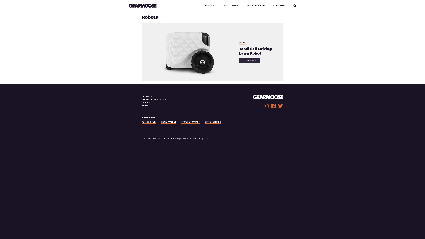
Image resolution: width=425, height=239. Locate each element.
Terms (145, 106)
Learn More (251, 61)
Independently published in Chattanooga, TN (186, 138)
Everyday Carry (256, 6)
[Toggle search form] (294, 5)
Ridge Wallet (168, 122)
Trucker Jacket (190, 122)
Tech (242, 42)
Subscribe (279, 6)
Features (210, 6)
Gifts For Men (213, 122)
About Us (147, 96)
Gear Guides (231, 6)
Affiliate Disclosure (154, 99)
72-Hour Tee (149, 122)
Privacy (146, 102)
